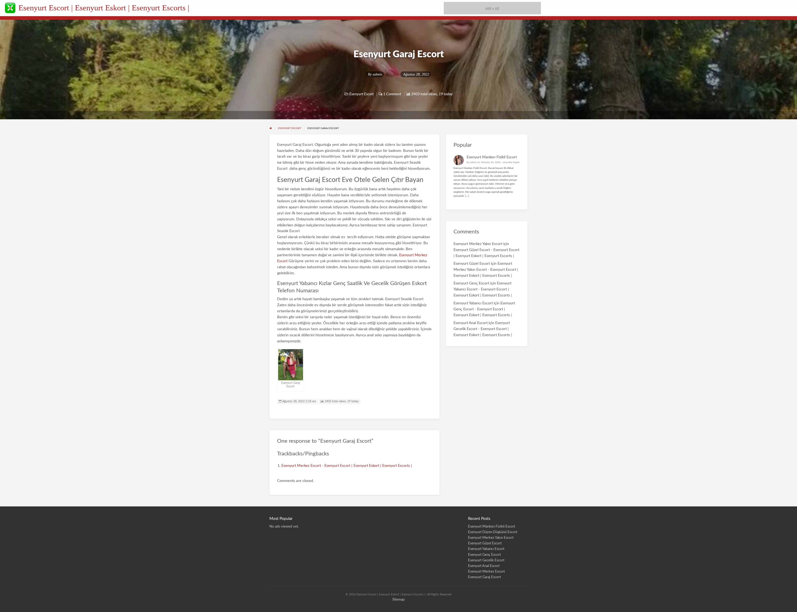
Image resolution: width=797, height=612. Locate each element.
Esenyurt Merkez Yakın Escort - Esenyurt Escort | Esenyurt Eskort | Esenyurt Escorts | (486, 270)
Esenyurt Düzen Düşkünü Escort (492, 532)
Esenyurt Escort (361, 94)
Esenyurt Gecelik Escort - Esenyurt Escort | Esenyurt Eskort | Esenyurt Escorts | (483, 329)
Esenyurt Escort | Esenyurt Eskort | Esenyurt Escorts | (103, 7)
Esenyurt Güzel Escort (472, 264)
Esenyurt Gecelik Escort (486, 560)
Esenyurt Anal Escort (471, 323)
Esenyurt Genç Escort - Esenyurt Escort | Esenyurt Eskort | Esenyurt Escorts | (484, 309)
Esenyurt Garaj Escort (484, 577)
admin (377, 74)
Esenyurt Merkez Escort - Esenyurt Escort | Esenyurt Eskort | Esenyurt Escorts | (346, 466)
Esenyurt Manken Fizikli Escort (492, 157)
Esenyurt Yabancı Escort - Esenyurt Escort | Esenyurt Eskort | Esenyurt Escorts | (483, 289)
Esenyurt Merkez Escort (486, 571)
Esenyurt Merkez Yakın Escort (478, 244)
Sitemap (398, 599)
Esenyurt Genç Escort (471, 283)
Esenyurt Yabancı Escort (473, 303)
